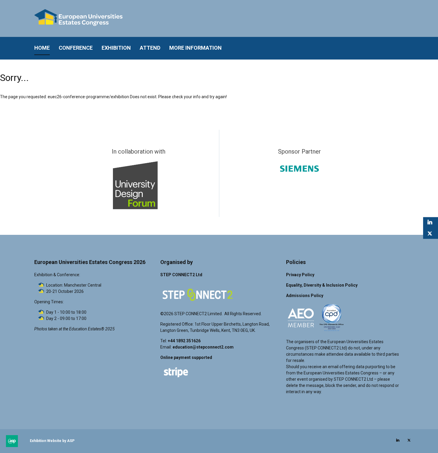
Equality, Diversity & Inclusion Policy (322, 285)
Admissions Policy (304, 295)
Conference (76, 48)
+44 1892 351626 (184, 340)
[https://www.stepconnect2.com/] (197, 303)
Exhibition (116, 48)
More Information (195, 48)
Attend (150, 48)
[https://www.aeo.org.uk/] (301, 331)
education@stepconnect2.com (203, 347)
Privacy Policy (300, 274)
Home (42, 48)
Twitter (430, 234)
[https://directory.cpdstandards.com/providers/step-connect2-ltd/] (332, 331)
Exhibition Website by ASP (52, 441)
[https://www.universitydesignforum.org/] (135, 207)
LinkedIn (430, 222)
